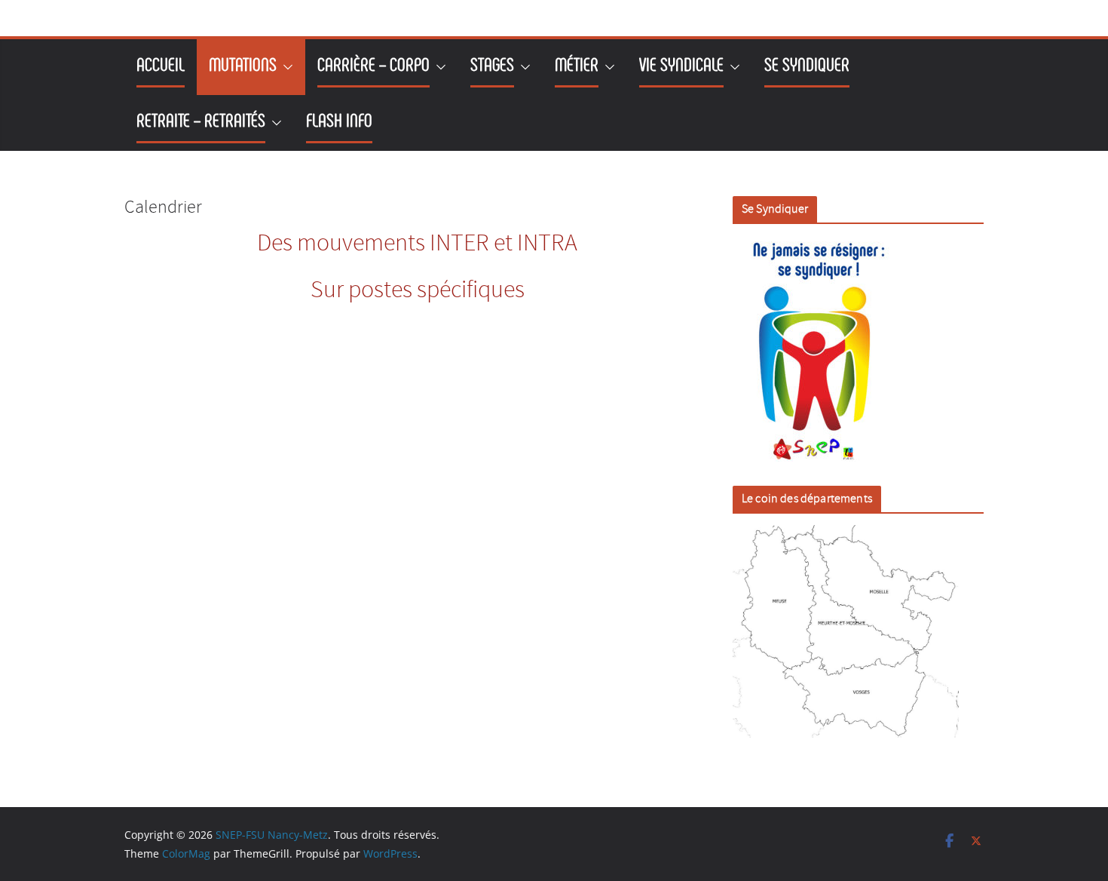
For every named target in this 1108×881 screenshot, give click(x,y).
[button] (285, 67)
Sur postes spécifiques (418, 291)
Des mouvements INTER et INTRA (417, 244)
